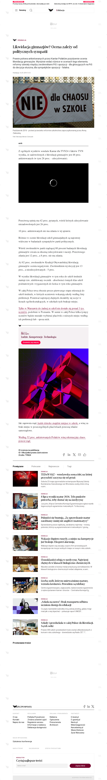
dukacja (60, 10)
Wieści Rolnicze (77, 730)
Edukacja (22, 40)
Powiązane (18, 466)
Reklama (53, 717)
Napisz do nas (18, 722)
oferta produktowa (53, 748)
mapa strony (18, 748)
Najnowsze (54, 466)
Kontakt (16, 720)
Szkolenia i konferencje (22, 741)
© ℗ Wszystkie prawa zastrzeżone (33, 453)
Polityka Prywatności (36, 717)
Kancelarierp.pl (77, 727)
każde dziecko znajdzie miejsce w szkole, (57, 423)
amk (20, 143)
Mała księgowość (78, 725)
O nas (15, 717)
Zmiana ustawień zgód (37, 720)
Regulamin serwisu (35, 722)
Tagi (69, 466)
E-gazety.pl (75, 720)
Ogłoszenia (54, 720)
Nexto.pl (74, 722)
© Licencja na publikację (29, 450)
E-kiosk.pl (75, 717)
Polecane (36, 466)
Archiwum (54, 725)
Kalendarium (34, 748)
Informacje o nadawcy (37, 725)
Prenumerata (55, 722)
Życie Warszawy (77, 733)
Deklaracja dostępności (37, 727)
